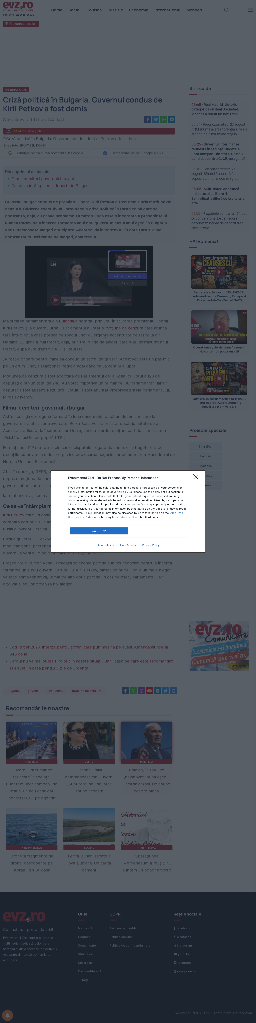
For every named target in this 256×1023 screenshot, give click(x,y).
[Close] (197, 478)
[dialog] (128, 511)
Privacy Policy (150, 545)
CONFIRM (99, 530)
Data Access (128, 545)
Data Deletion (105, 545)
